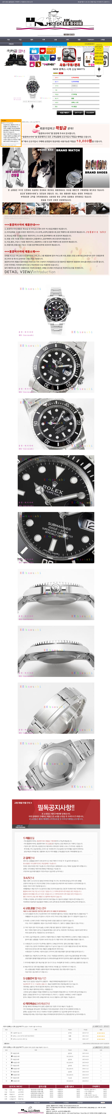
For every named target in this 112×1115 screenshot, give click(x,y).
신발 (55, 39)
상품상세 (85, 1043)
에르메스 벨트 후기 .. (91, 1089)
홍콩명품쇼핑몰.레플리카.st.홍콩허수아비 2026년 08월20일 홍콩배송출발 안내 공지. (59, 46)
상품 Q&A (69, 1086)
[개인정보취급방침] (24, 1103)
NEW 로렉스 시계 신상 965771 (31, 122)
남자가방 (21, 1094)
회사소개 (30, 2)
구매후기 (96, 1086)
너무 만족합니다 (89, 1091)
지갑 (20, 39)
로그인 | (88, 2)
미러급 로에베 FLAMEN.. (92, 1097)
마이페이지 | (100, 2)
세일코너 (12, 1094)
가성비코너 (91, 39)
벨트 (32, 39)
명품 (79, 39)
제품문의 (15, 1053)
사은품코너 (12, 1096)
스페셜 (103, 39)
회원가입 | (93, 2)
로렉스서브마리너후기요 (20, 1039)
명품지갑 (21, 1090)
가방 (8, 39)
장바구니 (107, 2)
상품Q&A (106, 1043)
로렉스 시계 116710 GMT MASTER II (23, 1036)
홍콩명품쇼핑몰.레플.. (37, 1089)
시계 (67, 39)
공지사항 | (5, 2)
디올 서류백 (88, 1093)
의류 (43, 39)
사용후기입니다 (17, 1033)
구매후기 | (18, 2)
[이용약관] (80, 1103)
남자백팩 (21, 1092)
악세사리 (12, 1092)
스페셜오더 (12, 1099)
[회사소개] (41, 1103)
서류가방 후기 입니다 (91, 1095)
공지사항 (42, 1086)
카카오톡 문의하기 (89, 44)
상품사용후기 (100, 1043)
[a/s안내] (69, 1103)
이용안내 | (24, 2)
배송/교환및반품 (92, 1043)
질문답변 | (12, 2)
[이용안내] (55, 1103)
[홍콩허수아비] (56, 33)
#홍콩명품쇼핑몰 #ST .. (38, 1093)
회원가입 (21, 1099)
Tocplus (3, 120)
